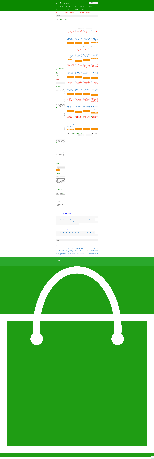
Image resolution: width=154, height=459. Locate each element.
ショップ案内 (82, 6)
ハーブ (59, 178)
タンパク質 (59, 177)
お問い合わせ (77, 9)
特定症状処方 (74, 253)
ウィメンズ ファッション (59, 193)
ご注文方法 (57, 9)
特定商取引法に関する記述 (60, 204)
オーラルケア (74, 248)
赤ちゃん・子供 (85, 253)
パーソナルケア (89, 250)
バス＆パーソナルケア (82, 250)
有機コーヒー (77, 6)
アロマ (61, 176)
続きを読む (86, 43)
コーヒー (59, 181)
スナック (90, 248)
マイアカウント (69, 9)
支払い (65, 9)
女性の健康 (61, 253)
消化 (72, 253)
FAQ (73, 9)
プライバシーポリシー (59, 261)
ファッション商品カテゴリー (69, 6)
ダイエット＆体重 (57, 250)
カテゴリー (79, 248)
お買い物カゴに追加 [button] (70, 43)
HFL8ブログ (82, 9)
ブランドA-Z (70, 252)
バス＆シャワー (76, 250)
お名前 (56, 72)
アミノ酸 (58, 176)
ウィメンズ (70, 248)
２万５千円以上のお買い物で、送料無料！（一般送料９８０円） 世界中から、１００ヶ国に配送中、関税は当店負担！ (73, 12)
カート (61, 9)
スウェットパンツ (62, 194)
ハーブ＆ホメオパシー (70, 250)
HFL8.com (58, 2)
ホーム (57, 19)
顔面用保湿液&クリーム (90, 253)
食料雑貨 (59, 254)
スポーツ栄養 (93, 248)
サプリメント (85, 248)
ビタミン (60, 179)
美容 (76, 253)
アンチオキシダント (66, 248)
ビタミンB (95, 250)
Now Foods (59, 248)
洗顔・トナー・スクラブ (68, 253)
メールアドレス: (58, 75)
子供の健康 (64, 253)
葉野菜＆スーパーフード (80, 253)
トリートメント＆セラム (61, 250)
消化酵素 (59, 182)
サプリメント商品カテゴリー (60, 6)
